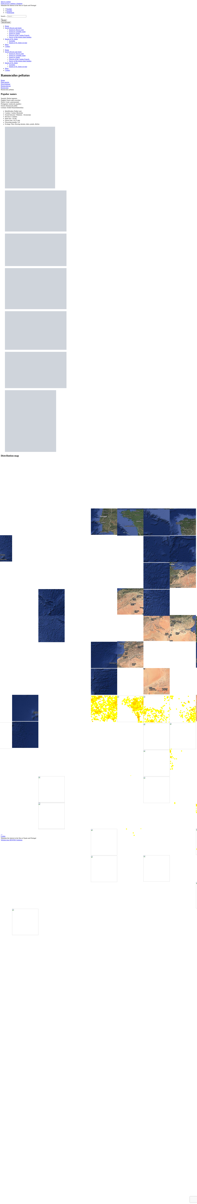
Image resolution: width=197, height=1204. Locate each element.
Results (4, 20)
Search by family (14, 33)
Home (7, 26)
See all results (6, 22)
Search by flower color (16, 30)
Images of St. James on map (18, 43)
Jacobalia (12, 41)
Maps (7, 44)
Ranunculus (5, 88)
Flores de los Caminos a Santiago (11, 3)
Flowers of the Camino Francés (19, 35)
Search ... (4, 16)
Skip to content (6, 2)
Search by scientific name (17, 31)
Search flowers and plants (13, 28)
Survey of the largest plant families (20, 37)
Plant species (5, 82)
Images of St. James (11, 39)
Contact (7, 46)
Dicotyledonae (5, 84)
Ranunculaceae (6, 86)
